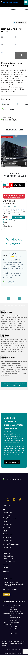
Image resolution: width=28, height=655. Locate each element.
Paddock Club (8, 559)
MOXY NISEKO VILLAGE (9, 158)
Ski (4, 509)
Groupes (6, 506)
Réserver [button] (18, 217)
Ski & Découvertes (9, 518)
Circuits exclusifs (9, 561)
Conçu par (21, 653)
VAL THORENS (9, 201)
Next (18, 232)
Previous (9, 232)
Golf (5, 522)
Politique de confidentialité (14, 649)
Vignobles (7, 537)
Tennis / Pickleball (11, 544)
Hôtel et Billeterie (9, 556)
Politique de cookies (10, 653)
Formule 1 (7, 553)
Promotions (7, 515)
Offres (6, 572)
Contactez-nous (12, 462)
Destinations (7, 512)
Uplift (5, 568)
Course (5, 564)
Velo (5, 531)
